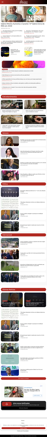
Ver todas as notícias (23, 378)
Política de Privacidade (22, 431)
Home (22, 420)
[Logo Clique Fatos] (23, 2)
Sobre (22, 423)
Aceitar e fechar (23, 428)
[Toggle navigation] (2, 2)
